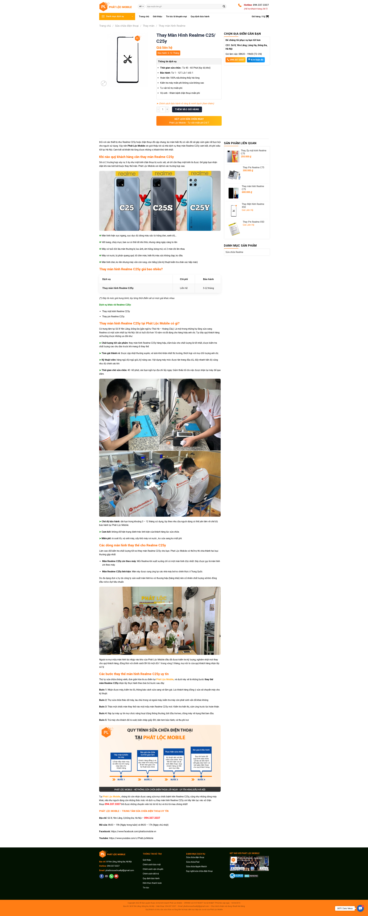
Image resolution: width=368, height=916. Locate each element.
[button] (360, 908)
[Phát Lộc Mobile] (116, 6)
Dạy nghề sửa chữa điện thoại (199, 871)
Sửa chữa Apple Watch (196, 866)
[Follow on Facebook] (101, 876)
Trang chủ (105, 25)
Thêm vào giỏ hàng (187, 109)
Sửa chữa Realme (234, 252)
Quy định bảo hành (151, 878)
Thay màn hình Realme (172, 25)
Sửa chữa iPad (192, 862)
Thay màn (148, 25)
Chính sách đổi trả (151, 874)
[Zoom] (104, 83)
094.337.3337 (261, 4)
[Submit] (224, 6)
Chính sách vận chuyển (153, 869)
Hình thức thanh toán (152, 883)
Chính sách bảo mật (152, 864)
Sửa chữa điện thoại (127, 25)
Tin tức (146, 887)
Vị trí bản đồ (257, 59)
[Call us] (111, 876)
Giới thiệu (147, 860)
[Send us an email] (106, 876)
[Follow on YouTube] (116, 876)
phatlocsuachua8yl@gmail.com (120, 870)
